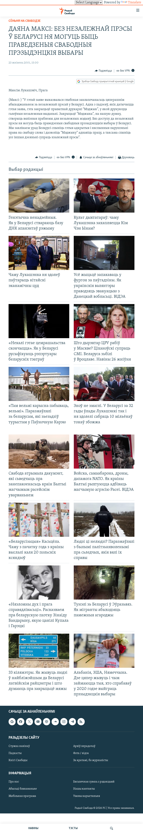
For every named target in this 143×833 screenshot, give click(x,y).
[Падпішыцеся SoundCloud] (55, 721)
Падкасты (15, 753)
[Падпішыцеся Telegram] (72, 721)
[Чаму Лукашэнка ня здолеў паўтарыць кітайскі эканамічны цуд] (39, 253)
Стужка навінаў (19, 746)
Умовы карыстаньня (86, 795)
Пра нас (14, 781)
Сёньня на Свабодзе (25, 21)
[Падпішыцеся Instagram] (63, 721)
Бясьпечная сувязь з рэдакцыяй (94, 781)
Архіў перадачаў (84, 746)
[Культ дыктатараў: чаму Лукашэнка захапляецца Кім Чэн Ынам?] (104, 195)
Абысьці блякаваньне (23, 788)
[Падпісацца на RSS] (81, 721)
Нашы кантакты (84, 788)
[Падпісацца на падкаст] (46, 721)
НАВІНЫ (33, 828)
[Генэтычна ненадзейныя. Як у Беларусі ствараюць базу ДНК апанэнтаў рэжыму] (39, 195)
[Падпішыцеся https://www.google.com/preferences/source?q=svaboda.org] (12, 721)
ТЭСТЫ (73, 828)
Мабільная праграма (22, 795)
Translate (134, 2)
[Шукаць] (111, 828)
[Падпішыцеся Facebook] (20, 721)
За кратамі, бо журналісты (90, 760)
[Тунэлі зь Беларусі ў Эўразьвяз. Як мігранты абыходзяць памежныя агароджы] (104, 582)
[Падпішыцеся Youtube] (38, 721)
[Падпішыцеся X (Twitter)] (29, 721)
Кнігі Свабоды (18, 760)
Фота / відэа (81, 753)
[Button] (103, 70)
